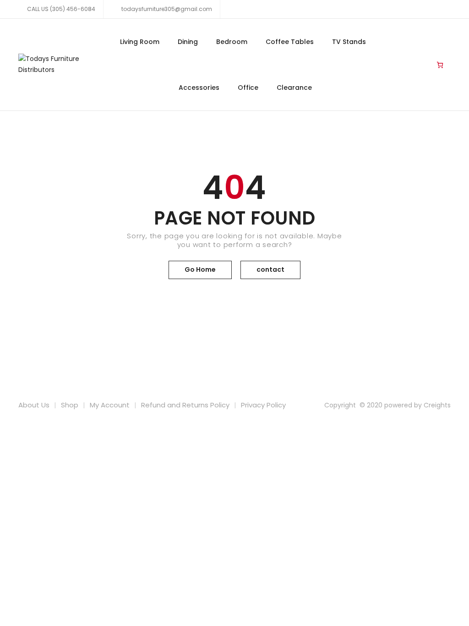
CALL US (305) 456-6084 (61, 9)
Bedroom (231, 41)
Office (248, 87)
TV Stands (349, 41)
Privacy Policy (263, 405)
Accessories (199, 87)
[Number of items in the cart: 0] (440, 64)
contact (270, 269)
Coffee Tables (290, 41)
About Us (33, 405)
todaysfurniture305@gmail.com (166, 9)
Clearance (294, 87)
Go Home (200, 269)
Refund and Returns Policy (185, 405)
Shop (69, 405)
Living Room (139, 41)
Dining (188, 41)
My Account (110, 405)
